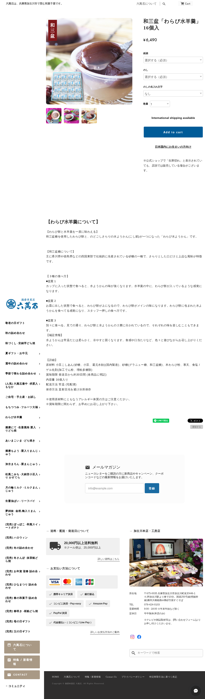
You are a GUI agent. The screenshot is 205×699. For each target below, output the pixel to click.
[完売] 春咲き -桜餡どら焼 (21, 611)
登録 (152, 488)
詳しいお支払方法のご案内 (104, 632)
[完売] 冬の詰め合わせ (19, 547)
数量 (145, 103)
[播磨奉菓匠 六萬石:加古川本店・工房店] (166, 562)
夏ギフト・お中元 (16, 353)
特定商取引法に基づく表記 (163, 677)
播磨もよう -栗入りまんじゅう (21, 452)
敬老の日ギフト (15, 322)
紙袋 (145, 53)
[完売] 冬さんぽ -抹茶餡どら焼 (21, 559)
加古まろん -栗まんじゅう (21, 464)
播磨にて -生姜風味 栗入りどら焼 (20, 429)
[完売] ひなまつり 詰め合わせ (21, 586)
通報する (196, 427)
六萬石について (147, 3)
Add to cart (173, 132)
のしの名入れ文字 (153, 86)
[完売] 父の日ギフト (18, 631)
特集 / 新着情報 (22, 662)
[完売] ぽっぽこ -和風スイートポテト (21, 526)
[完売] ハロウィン (16, 537)
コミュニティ (16, 686)
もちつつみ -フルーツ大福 (21, 407)
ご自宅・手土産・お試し (20, 396)
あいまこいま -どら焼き (20, 440)
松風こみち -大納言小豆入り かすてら (21, 476)
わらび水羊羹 (13, 417)
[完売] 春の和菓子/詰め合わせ (21, 599)
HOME (55, 677)
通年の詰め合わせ (16, 363)
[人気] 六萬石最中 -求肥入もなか (21, 385)
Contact (20, 674)
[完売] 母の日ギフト (18, 621)
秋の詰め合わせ (15, 332)
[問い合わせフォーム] (184, 619)
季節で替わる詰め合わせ (20, 373)
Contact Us (111, 677)
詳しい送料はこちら (108, 559)
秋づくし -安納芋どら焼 (20, 343)
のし (145, 70)
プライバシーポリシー (133, 677)
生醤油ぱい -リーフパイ (20, 500)
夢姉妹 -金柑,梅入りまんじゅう (20, 512)
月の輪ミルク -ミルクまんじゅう (21, 489)
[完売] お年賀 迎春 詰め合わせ (21, 573)
